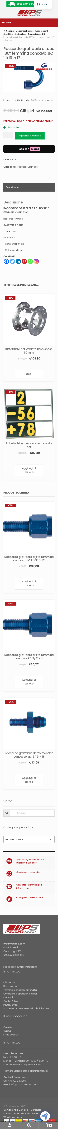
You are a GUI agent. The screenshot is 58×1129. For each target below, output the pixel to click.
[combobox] (29, 839)
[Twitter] (12, 261)
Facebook (9, 966)
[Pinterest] (24, 261)
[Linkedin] (18, 261)
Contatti (8, 997)
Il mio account (11, 1034)
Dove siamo (10, 986)
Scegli (28, 374)
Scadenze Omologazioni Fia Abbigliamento (27, 1008)
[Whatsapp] (30, 261)
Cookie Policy (10, 1001)
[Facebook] (6, 261)
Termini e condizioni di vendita (20, 990)
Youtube (19, 966)
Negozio (10, 31)
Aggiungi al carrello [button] (29, 470)
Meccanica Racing (24, 31)
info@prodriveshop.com (24, 1084)
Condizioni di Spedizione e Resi (20, 993)
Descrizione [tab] (12, 187)
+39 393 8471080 (17, 1080)
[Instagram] (36, 261)
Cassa (7, 1031)
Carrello (7, 1027)
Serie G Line (20, 34)
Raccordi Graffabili (36, 34)
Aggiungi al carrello (30, 135)
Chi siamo (9, 982)
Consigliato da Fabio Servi (29, 897)
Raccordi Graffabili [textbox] (28, 839)
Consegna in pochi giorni (28, 872)
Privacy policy (10, 1004)
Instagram (31, 966)
